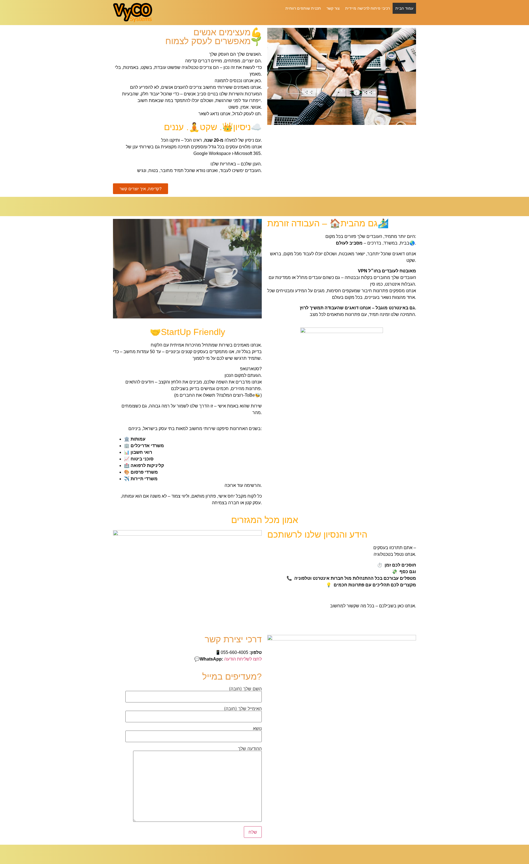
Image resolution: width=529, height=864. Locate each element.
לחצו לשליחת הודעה (243, 659)
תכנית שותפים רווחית (303, 8)
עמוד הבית (404, 8)
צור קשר (333, 8)
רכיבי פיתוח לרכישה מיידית (367, 8)
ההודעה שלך (250, 748)
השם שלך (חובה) (245, 688)
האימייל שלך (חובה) (243, 708)
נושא (257, 728)
